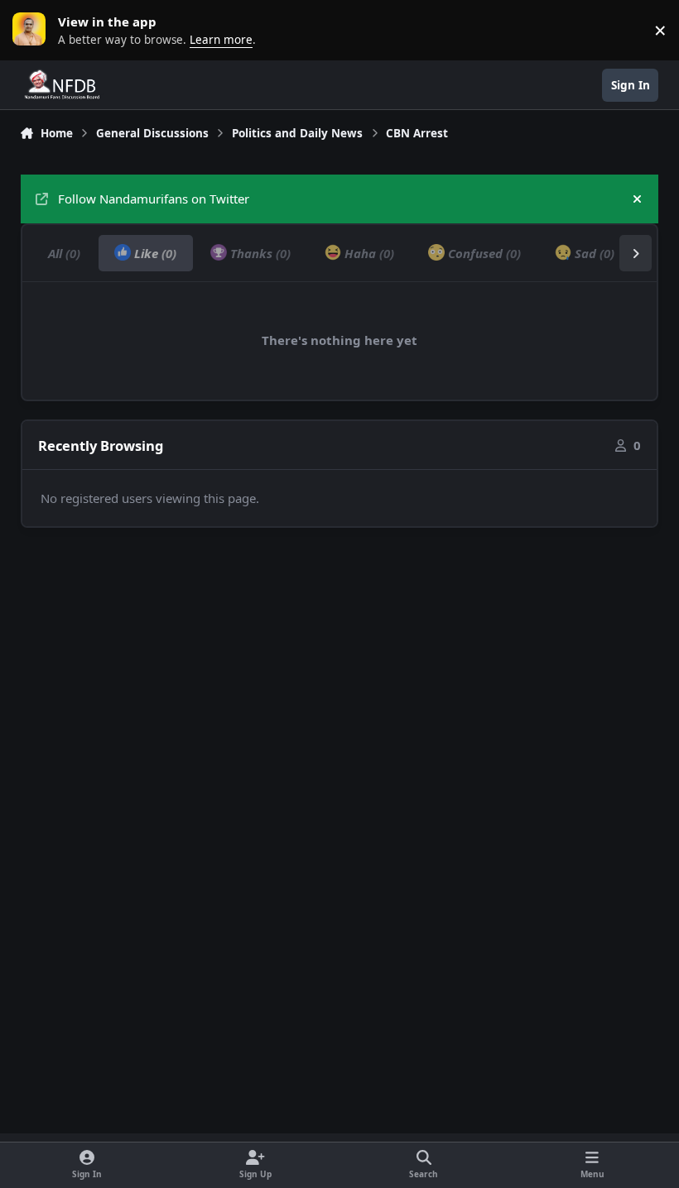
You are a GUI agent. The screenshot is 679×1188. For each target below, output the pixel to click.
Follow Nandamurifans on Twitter (153, 198)
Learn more (33, 30)
